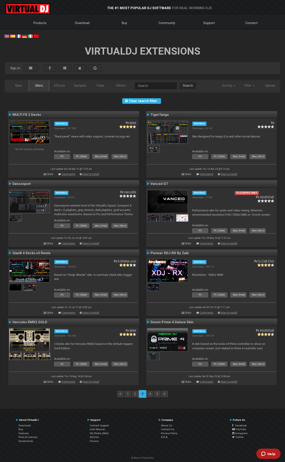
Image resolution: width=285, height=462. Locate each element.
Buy (124, 23)
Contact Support (99, 425)
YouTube (240, 429)
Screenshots (25, 441)
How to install (91, 174)
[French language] (18, 36)
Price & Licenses (27, 437)
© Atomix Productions (142, 457)
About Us (166, 425)
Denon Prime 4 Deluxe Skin (172, 322)
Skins (39, 86)
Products (40, 23)
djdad (132, 122)
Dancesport (21, 184)
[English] (6, 36)
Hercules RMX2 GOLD (29, 322)
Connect (251, 23)
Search (188, 86)
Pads (100, 86)
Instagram (241, 433)
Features (23, 433)
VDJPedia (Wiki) (99, 433)
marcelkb (130, 192)
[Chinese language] (36, 36)
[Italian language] (30, 36)
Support (209, 23)
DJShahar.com (127, 261)
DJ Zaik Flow (266, 261)
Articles (94, 437)
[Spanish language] (12, 36)
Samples (80, 86)
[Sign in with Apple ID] (79, 68)
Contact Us (167, 429)
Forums (94, 441)
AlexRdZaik (267, 196)
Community (167, 23)
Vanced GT (159, 184)
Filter (248, 86)
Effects (59, 86)
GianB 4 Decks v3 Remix (31, 253)
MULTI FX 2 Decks (26, 115)
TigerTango (160, 115)
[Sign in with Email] (31, 68)
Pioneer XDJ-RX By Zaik (170, 253)
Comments (68, 174)
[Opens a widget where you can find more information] (268, 454)
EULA (164, 437)
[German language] (24, 36)
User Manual (97, 429)
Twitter (239, 437)
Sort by (227, 86)
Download (82, 23)
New (18, 86)
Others (121, 86)
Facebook (240, 425)
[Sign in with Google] (95, 68)
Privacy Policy (169, 433)
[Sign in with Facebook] (49, 68)
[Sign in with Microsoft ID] (64, 68)
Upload (270, 86)
